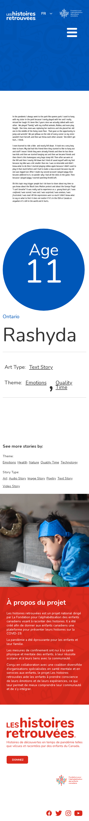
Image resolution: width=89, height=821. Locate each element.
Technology (69, 462)
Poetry (51, 478)
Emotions (36, 382)
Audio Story (17, 478)
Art (5, 478)
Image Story (36, 478)
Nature (34, 462)
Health (22, 462)
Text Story (41, 367)
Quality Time (64, 385)
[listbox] (47, 13)
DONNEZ (18, 760)
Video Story (11, 486)
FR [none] (43, 13)
